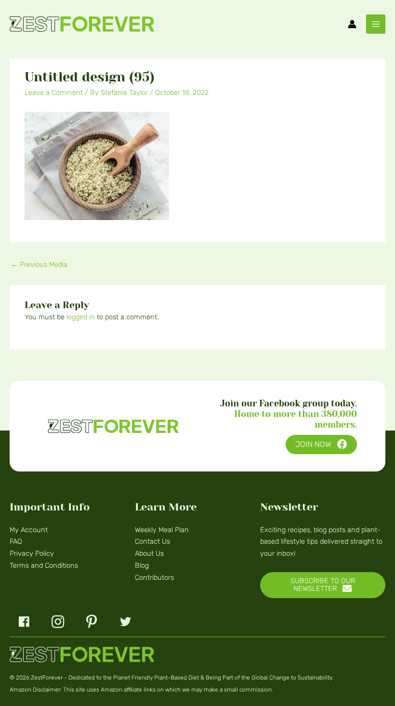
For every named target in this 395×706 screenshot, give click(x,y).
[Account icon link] (352, 24)
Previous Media (39, 264)
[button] (321, 445)
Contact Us (152, 541)
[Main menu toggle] (375, 24)
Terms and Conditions (44, 565)
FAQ (16, 541)
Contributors (154, 577)
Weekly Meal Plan (162, 529)
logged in (80, 317)
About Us (149, 553)
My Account (29, 529)
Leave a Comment (54, 92)
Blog (142, 565)
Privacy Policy (32, 553)
